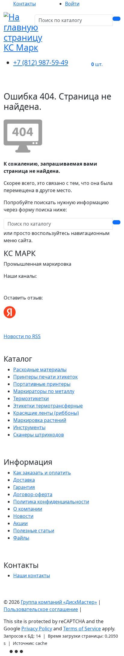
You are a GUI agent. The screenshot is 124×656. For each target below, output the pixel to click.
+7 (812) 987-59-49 (40, 62)
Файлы (21, 537)
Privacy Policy (36, 628)
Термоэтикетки (31, 398)
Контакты (24, 3)
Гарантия (24, 487)
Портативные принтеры (41, 384)
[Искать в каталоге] (116, 19)
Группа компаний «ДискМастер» (59, 602)
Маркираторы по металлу (43, 391)
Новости (23, 516)
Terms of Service (82, 628)
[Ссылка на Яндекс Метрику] (17, 651)
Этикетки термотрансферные (48, 405)
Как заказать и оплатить (42, 472)
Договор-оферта (32, 494)
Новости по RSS (22, 336)
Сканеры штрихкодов (38, 434)
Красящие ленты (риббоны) (46, 413)
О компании (27, 508)
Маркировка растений (39, 420)
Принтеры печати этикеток (45, 376)
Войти (72, 3)
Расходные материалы (40, 369)
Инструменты (29, 427)
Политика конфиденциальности (51, 501)
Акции (20, 523)
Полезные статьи (33, 530)
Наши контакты (31, 575)
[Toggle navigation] (112, 83)
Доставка (24, 480)
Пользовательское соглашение (41, 609)
